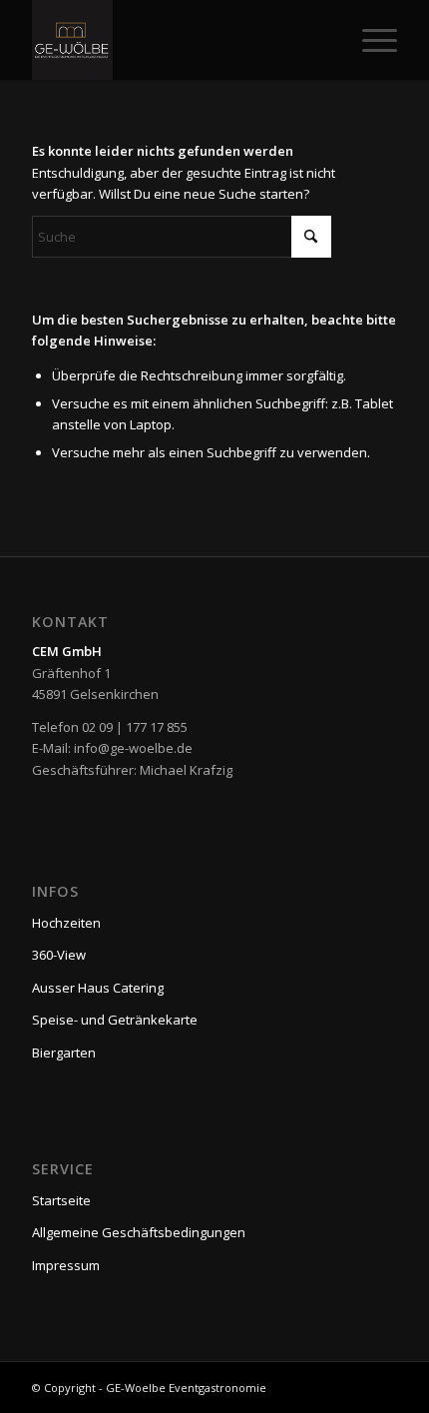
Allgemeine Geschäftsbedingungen (138, 1232)
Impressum (66, 1265)
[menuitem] (369, 40)
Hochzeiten (66, 923)
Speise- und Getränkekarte (115, 1020)
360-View (59, 955)
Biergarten (64, 1052)
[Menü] (369, 40)
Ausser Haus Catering (98, 988)
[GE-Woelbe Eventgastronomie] (177, 40)
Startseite (61, 1200)
